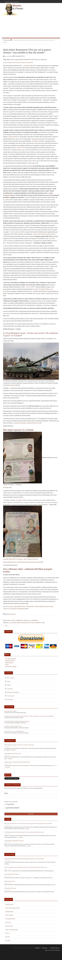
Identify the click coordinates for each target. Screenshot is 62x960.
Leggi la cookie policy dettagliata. (52, 950)
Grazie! (7, 664)
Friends (9, 685)
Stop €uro (7, 937)
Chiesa (8, 681)
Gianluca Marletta (9, 915)
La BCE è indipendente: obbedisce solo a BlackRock (24, 620)
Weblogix (44, 948)
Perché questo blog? (9, 660)
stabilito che (8, 199)
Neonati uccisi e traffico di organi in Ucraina (12, 726)
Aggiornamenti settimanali (12, 808)
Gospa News (8, 922)
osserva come (29, 287)
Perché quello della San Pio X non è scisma (12, 753)
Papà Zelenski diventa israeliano (10, 711)
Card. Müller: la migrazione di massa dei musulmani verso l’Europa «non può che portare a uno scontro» (24, 832)
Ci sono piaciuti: (10, 740)
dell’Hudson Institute (37, 141)
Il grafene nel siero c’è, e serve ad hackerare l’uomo (14, 731)
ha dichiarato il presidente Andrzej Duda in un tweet (26, 423)
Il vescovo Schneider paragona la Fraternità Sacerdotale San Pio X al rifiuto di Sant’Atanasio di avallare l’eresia (25, 867)
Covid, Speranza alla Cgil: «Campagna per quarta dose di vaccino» (17, 721)
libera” (39, 257)
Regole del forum (9, 662)
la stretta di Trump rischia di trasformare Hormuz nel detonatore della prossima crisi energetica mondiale (24, 858)
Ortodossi (7, 933)
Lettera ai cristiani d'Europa (11, 929)
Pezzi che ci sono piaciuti (13, 692)
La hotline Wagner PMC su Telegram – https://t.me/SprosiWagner (20, 559)
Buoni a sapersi (10, 677)
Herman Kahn (12, 136)
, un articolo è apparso (28, 65)
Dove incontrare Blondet (10, 666)
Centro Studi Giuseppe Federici (12, 908)
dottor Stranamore (32, 163)
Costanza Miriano (9, 911)
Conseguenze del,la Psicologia (10, 888)
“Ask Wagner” (19, 500)
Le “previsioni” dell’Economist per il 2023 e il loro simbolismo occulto (27, 622)
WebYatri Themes (54, 948)
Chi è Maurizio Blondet (10, 658)
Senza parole (10, 699)
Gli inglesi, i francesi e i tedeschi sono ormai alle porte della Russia (17, 762)
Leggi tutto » (13, 750)
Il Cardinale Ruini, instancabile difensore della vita (13, 840)
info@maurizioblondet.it (13, 2)
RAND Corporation (22, 147)
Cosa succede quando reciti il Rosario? (11, 874)
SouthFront (7, 487)
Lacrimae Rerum (9, 926)
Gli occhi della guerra (10, 918)
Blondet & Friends (18, 7)
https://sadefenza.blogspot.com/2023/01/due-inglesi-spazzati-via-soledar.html (22, 562)
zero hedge (7, 940)
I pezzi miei (12, 614)
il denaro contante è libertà (9, 881)
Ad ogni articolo (10, 804)
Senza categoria (10, 696)
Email (6, 793)
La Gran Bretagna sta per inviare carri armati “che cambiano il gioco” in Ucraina (30, 334)
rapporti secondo (19, 232)
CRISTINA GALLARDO (12, 385)
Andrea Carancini (9, 904)
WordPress (38, 948)
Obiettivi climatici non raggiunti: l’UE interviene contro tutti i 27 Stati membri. (19, 744)
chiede (29, 100)
